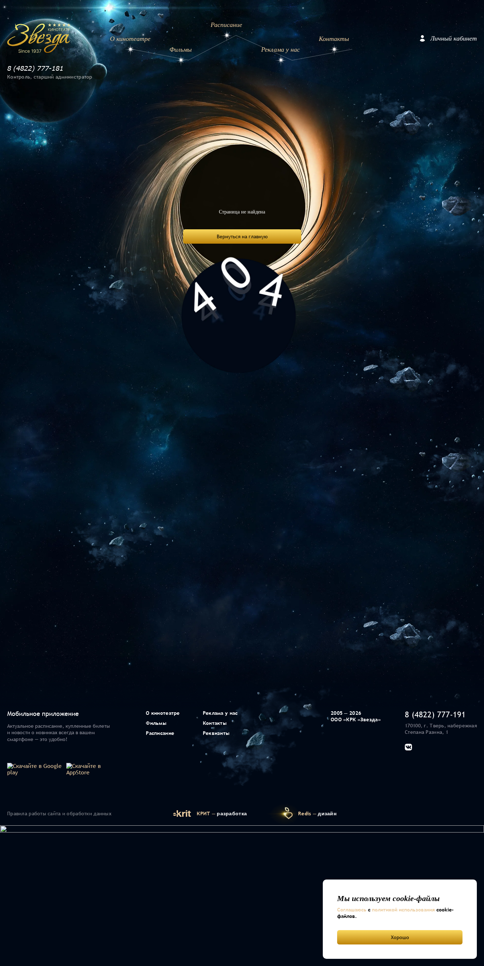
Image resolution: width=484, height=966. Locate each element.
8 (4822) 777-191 (435, 714)
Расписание (226, 24)
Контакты (334, 38)
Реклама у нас (280, 49)
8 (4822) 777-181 (35, 68)
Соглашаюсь (351, 910)
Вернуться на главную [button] (242, 236)
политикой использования (403, 910)
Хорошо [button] (400, 937)
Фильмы (180, 49)
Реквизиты (216, 733)
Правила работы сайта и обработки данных (59, 813)
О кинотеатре (130, 38)
